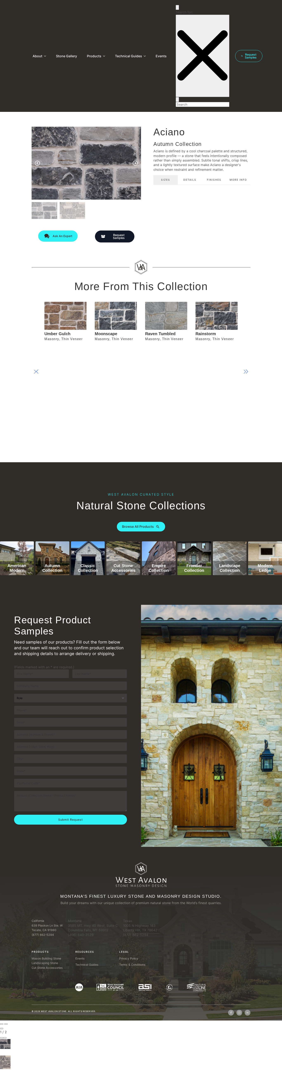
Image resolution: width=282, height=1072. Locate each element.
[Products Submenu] (104, 56)
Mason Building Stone (46, 958)
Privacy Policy (128, 958)
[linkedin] (247, 1013)
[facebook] (231, 1013)
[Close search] (202, 56)
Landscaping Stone (45, 963)
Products (94, 56)
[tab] (165, 180)
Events (161, 56)
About (37, 56)
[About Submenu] (45, 56)
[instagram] (239, 1013)
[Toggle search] (177, 7)
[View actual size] (5, 1037)
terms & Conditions (132, 964)
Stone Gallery (66, 56)
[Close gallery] (1, 1028)
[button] (37, 163)
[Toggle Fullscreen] (1, 1037)
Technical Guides (128, 56)
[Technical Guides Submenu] (145, 56)
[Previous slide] (1, 1024)
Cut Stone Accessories (47, 967)
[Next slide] (6, 1024)
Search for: (184, 12)
